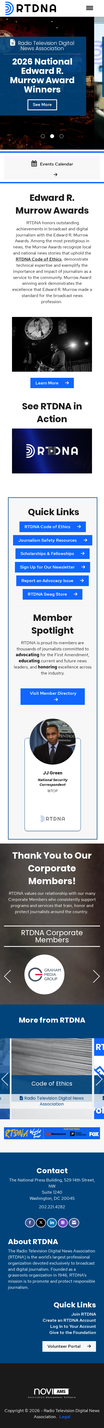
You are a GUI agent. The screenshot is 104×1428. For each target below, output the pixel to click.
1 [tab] (43, 136)
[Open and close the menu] (78, 8)
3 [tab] (61, 136)
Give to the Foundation (72, 1332)
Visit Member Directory (53, 693)
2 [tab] (52, 136)
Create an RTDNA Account (69, 1320)
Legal (64, 1416)
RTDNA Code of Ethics (39, 259)
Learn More (46, 383)
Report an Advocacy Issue (47, 580)
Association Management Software (52, 1397)
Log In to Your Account (73, 1326)
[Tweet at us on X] (41, 1222)
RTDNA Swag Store (47, 594)
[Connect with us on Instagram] (63, 1222)
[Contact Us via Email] (74, 1222)
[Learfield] (52, 974)
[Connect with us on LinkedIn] (52, 1222)
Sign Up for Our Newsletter (47, 567)
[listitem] (52, 83)
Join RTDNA (83, 1314)
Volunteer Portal (64, 1346)
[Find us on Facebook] (30, 1222)
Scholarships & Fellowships (47, 553)
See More (52, 86)
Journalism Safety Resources (47, 540)
